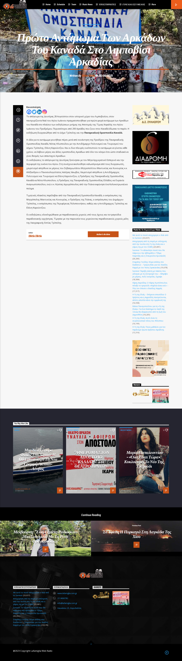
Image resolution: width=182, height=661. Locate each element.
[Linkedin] (39, 112)
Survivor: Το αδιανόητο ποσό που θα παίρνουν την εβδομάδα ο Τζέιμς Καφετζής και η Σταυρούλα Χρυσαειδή (148, 253)
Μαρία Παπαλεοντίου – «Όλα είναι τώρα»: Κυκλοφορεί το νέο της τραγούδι (144, 459)
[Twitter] (34, 112)
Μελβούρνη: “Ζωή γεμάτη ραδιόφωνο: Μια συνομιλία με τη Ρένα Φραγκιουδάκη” (46, 536)
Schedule (61, 4)
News (96, 27)
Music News (87, 4)
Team (73, 4)
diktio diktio (88, 75)
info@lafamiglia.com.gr (67, 603)
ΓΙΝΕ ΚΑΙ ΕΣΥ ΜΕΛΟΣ (133, 4)
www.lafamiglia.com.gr (67, 593)
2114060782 (62, 598)
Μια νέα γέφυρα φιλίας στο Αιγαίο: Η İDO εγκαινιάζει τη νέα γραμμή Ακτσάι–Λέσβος (38, 459)
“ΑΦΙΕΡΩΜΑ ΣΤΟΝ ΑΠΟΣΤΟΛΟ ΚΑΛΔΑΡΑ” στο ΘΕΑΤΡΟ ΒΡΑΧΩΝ (91, 459)
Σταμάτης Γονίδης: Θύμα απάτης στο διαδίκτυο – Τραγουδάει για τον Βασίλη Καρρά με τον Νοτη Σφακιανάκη (149, 265)
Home (48, 4)
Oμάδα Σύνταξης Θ (22, 489)
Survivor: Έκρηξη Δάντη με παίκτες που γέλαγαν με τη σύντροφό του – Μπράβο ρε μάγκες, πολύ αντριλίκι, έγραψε (150, 274)
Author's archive (103, 234)
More (153, 4)
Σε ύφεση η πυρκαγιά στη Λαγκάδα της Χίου (137, 534)
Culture (87, 27)
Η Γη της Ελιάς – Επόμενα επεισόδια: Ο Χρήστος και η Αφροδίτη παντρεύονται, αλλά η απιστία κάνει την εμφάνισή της (149, 297)
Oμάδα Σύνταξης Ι (75, 489)
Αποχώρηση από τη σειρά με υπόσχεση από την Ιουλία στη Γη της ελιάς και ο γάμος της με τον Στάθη (149, 244)
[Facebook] (29, 112)
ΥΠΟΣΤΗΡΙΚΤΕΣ (107, 4)
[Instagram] (44, 112)
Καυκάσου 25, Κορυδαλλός (69, 608)
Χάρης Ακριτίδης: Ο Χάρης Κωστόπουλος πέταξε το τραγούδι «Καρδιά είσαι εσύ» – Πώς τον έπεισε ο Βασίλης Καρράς (150, 285)
